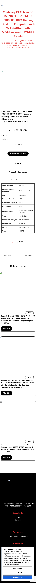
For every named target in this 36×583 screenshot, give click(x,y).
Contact (18, 520)
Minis (21, 241)
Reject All (17, 573)
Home (6, 41)
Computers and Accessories (18, 536)
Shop (11, 41)
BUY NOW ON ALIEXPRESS (18, 153)
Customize (17, 568)
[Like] (13, 242)
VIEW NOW (6, 329)
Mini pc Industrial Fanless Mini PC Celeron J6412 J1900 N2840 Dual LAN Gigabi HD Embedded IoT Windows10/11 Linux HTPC (18, 448)
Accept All (17, 577)
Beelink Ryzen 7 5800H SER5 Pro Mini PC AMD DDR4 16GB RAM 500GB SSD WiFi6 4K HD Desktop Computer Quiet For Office (18, 319)
